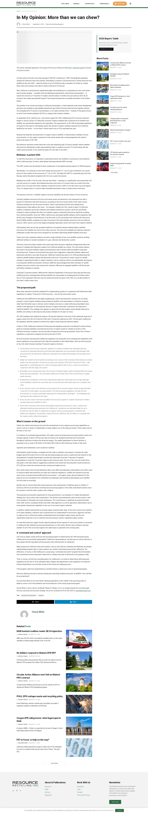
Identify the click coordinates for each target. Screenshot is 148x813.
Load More (54, 763)
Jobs (79, 789)
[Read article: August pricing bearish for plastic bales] (103, 166)
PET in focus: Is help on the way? (33, 740)
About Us (48, 787)
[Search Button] (130, 3)
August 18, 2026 (116, 132)
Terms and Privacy (83, 795)
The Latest (65, 4)
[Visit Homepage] (26, 4)
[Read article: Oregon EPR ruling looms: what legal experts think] (79, 726)
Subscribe (121, 3)
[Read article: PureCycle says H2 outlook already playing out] (103, 110)
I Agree (119, 810)
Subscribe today (78, 68)
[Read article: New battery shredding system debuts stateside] (103, 88)
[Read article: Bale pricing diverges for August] (103, 133)
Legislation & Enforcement (28, 595)
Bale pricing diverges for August (120, 130)
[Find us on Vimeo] (17, 790)
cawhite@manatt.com (83, 591)
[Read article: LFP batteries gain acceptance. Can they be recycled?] (103, 155)
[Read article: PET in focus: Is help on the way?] (79, 747)
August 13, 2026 (116, 112)
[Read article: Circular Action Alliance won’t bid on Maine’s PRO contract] (79, 682)
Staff (46, 789)
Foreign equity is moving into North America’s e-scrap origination (119, 121)
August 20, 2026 (35, 656)
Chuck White (26, 24)
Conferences (89, 4)
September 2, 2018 (38, 24)
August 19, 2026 (35, 681)
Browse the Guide (106, 49)
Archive (47, 792)
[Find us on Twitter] (20, 790)
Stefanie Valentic (23, 634)
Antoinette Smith (23, 743)
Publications (104, 4)
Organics (41, 595)
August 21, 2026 (35, 634)
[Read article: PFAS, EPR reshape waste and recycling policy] (79, 704)
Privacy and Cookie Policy (105, 810)
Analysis (76, 4)
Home (18, 11)
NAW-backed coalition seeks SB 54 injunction (39, 631)
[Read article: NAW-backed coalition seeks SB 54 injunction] (79, 639)
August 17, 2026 (35, 724)
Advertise (80, 787)
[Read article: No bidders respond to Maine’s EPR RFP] (79, 660)
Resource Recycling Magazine (29, 11)
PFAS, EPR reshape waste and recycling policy (40, 696)
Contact (80, 792)
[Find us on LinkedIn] (13, 790)
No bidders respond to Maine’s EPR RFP (36, 653)
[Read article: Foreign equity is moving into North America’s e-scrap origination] (103, 122)
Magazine (48, 795)
